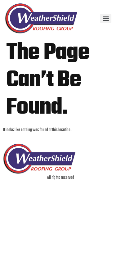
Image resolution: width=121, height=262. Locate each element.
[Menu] (105, 18)
